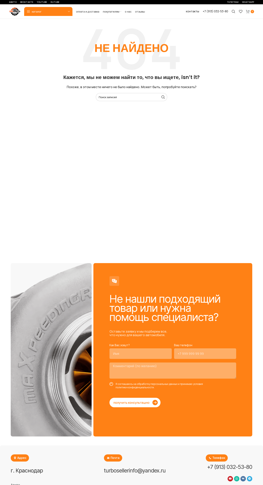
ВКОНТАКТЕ (26, 2)
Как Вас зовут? (119, 345)
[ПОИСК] (163, 97)
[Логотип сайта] (15, 11)
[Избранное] (240, 11)
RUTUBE (55, 2)
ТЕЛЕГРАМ (232, 2)
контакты (192, 11)
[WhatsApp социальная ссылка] (236, 478)
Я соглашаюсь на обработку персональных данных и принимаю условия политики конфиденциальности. (159, 385)
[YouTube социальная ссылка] (230, 478)
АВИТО (13, 2)
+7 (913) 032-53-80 (215, 11)
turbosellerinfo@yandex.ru (135, 470)
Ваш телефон (183, 345)
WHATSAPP (248, 2)
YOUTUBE (42, 2)
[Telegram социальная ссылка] (249, 478)
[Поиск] (233, 11)
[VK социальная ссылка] (243, 478)
